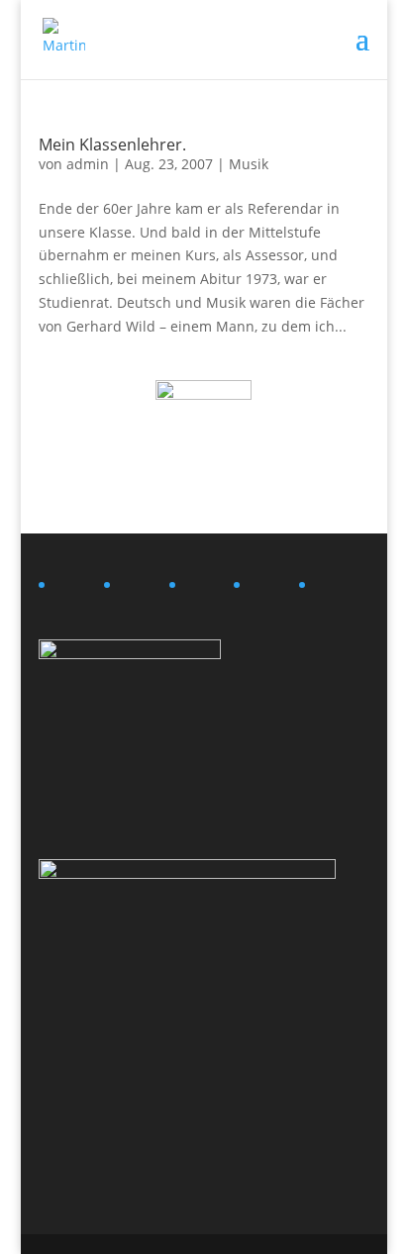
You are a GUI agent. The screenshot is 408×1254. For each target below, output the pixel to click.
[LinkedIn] (76, 589)
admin (87, 163)
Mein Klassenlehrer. (112, 144)
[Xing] (141, 589)
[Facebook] (207, 589)
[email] (337, 589)
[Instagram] (271, 589)
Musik (248, 163)
